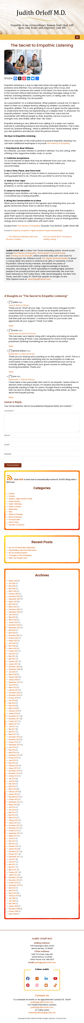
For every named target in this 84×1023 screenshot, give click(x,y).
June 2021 (12, 654)
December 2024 (14, 609)
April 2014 (12, 786)
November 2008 (14, 909)
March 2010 (13, 893)
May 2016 (12, 750)
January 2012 (13, 849)
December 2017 (14, 716)
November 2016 (14, 740)
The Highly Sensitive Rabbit (55, 258)
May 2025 (12, 604)
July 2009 (12, 898)
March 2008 (13, 914)
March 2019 (13, 687)
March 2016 (13, 753)
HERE (21, 479)
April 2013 (12, 815)
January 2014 (13, 794)
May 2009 (12, 904)
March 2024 (13, 620)
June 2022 (12, 643)
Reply (11, 326)
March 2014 (13, 789)
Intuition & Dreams (15, 507)
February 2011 (14, 872)
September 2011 (14, 857)
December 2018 (14, 693)
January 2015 (13, 768)
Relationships (56, 230)
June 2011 (12, 862)
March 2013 (13, 818)
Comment (9, 411)
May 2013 (12, 812)
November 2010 (14, 880)
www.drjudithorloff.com (39, 279)
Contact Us (42, 995)
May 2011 (12, 864)
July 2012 (12, 838)
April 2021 (12, 659)
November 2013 (14, 797)
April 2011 (12, 867)
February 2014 (14, 792)
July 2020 (12, 672)
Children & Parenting (16, 514)
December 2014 (14, 771)
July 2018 (12, 700)
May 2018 (12, 703)
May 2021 (12, 656)
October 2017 (13, 721)
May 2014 (12, 784)
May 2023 (12, 630)
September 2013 (14, 802)
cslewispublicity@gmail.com (42, 1012)
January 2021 (13, 664)
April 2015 (12, 763)
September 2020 (14, 669)
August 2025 (13, 602)
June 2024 (12, 615)
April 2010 (12, 890)
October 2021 (13, 651)
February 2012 (14, 846)
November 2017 (14, 719)
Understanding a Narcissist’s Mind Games (23, 550)
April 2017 (12, 732)
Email (7, 444)
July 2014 (12, 779)
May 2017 (12, 729)
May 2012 (12, 841)
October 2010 (13, 883)
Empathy (16, 230)
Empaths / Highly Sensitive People (35, 230)
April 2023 (12, 633)
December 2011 (14, 851)
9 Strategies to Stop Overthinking (20, 555)
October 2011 (13, 854)
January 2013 (13, 823)
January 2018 (13, 713)
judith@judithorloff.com (45, 962)
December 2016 (14, 737)
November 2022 (14, 635)
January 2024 (13, 622)
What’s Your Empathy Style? (18, 558)
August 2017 (13, 724)
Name (7, 435)
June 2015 (12, 760)
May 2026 (12, 586)
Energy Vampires (14, 501)
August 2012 (13, 836)
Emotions (12, 496)
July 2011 (12, 859)
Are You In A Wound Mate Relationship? (22, 548)
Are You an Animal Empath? (18, 553)
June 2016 (12, 747)
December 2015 (14, 755)
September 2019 (14, 682)
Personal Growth (14, 520)
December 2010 (14, 877)
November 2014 (14, 773)
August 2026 (13, 581)
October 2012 (13, 831)
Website (7, 454)
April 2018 (12, 706)
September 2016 (14, 745)
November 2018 (14, 695)
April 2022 (12, 646)
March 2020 (13, 674)
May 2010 (12, 888)
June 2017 (12, 726)
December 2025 (14, 596)
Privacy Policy (61, 1018)
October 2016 (13, 742)
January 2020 (13, 680)
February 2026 (14, 594)
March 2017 (13, 734)
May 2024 (12, 617)
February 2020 (14, 677)
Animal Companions (15, 517)
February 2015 (14, 766)
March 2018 (13, 708)
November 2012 (14, 828)
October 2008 (13, 911)
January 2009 (13, 906)
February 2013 (14, 820)
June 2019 (12, 685)
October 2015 (13, 758)
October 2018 (13, 698)
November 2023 (14, 625)
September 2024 (14, 612)
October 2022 (13, 638)
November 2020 (14, 667)
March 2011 (13, 870)
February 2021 (14, 661)
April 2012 (12, 844)
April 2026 (12, 589)
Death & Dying (13, 522)
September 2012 (14, 833)
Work (10, 512)
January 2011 (13, 875)
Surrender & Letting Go (16, 525)
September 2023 (14, 628)
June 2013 (12, 810)
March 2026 (13, 591)
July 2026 (12, 583)
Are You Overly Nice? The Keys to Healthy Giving (57, 237)
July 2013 (12, 807)
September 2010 (14, 885)
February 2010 (14, 896)
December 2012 (14, 825)
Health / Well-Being (15, 504)
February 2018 (14, 711)
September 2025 (14, 599)
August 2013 (13, 805)
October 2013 (13, 799)
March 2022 (13, 648)
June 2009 (12, 901)
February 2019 (14, 690)
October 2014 (13, 776)
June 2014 (12, 781)
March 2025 (13, 607)
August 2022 (13, 641)
